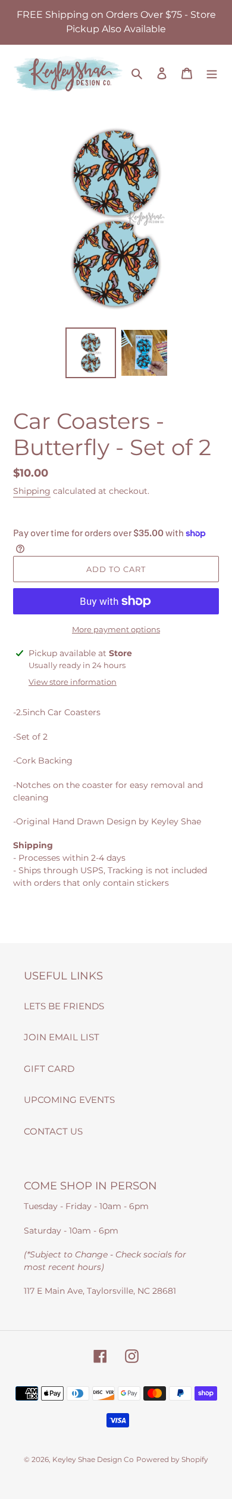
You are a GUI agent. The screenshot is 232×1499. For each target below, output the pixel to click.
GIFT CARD (49, 1068)
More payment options (116, 629)
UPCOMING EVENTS (69, 1099)
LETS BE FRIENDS (64, 1006)
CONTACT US (53, 1131)
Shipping (32, 491)
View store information (73, 682)
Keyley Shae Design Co (93, 1459)
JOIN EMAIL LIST (61, 1037)
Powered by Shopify (172, 1459)
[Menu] (211, 73)
